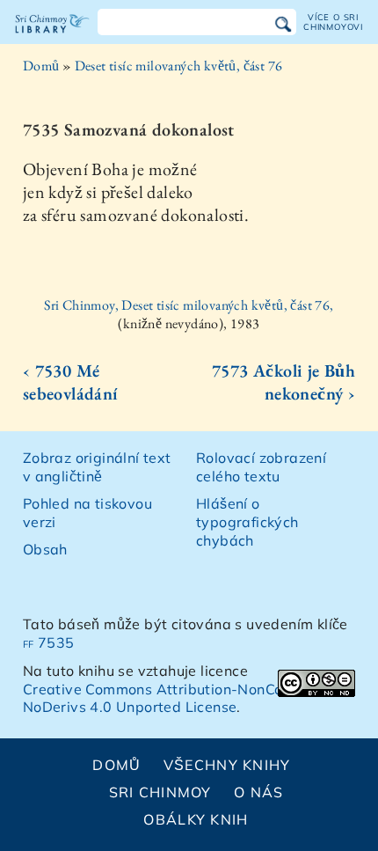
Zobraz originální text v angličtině (97, 467)
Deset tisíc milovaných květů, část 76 (179, 65)
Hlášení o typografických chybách (247, 522)
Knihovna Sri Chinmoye (52, 38)
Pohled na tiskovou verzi (87, 513)
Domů (41, 65)
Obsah (45, 549)
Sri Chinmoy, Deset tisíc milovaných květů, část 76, (188, 305)
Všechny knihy (227, 765)
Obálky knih (195, 819)
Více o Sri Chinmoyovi (333, 21)
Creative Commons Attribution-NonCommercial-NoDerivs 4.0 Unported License (188, 698)
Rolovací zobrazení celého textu (261, 467)
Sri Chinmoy (160, 792)
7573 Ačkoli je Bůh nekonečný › (283, 382)
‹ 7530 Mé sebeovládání (71, 382)
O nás (258, 792)
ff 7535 (49, 642)
